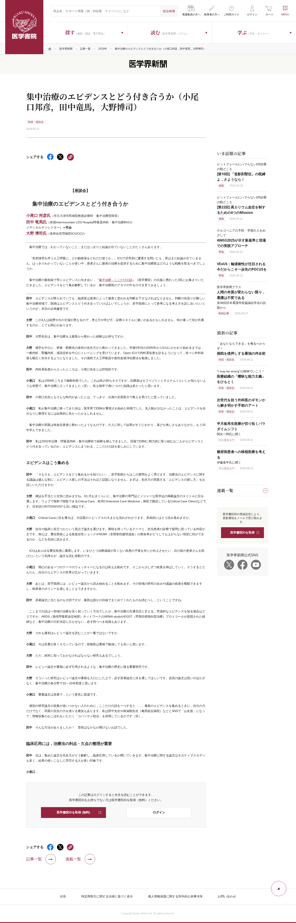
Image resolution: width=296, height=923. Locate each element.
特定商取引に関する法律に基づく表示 (107, 896)
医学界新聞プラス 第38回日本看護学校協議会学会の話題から (241, 297)
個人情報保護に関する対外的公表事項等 (175, 896)
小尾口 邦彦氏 (38, 215)
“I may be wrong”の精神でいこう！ (241, 377)
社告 (63, 896)
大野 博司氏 (36, 233)
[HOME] (50, 48)
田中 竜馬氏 (36, 221)
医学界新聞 (65, 48)
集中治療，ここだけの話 (115, 280)
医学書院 (24, 27)
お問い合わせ (227, 896)
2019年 (102, 48)
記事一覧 (85, 48)
